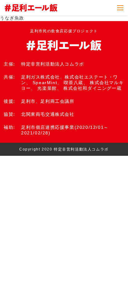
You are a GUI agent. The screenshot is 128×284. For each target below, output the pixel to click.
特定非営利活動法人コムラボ (52, 63)
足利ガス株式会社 (40, 76)
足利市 (28, 101)
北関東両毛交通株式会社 (48, 114)
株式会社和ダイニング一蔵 (92, 88)
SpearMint (45, 82)
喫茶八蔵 (73, 82)
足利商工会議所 (57, 101)
